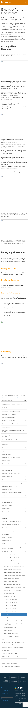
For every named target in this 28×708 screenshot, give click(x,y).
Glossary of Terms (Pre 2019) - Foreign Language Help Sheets (12, 547)
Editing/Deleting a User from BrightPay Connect (14, 566)
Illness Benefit (5, 511)
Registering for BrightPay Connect (11, 554)
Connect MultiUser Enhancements (11, 633)
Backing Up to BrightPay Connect (11, 581)
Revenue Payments (7, 489)
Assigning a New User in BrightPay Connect (13, 563)
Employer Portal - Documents (11, 614)
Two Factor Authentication (9, 593)
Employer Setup (6, 447)
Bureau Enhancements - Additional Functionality (11, 443)
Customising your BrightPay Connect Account (13, 560)
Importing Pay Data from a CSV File (11, 467)
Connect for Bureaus (8, 630)
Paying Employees (6, 479)
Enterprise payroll (5, 688)
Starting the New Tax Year (8, 420)
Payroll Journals (6, 499)
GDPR (3, 639)
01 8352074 (21, 703)
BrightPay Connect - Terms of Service (12, 636)
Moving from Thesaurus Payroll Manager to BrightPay (13, 431)
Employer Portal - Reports (10, 605)
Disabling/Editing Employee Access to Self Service (14, 575)
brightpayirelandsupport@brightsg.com (10, 397)
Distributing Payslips (7, 476)
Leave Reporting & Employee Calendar (11, 531)
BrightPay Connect (7, 551)
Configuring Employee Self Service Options (13, 572)
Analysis (4, 495)
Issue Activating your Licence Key (10, 663)
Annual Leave (5, 534)
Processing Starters (7, 502)
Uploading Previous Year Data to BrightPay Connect (14, 587)
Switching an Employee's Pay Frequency (12, 521)
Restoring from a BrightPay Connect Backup (13, 584)
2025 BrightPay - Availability (9, 414)
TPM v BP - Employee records (9, 653)
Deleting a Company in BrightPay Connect (13, 590)
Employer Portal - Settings (10, 617)
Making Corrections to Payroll (9, 486)
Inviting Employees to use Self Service (12, 578)
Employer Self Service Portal (9, 596)
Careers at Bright (5, 690)
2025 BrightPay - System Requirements (12, 404)
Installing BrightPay (7, 427)
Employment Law (6, 540)
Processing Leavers (7, 505)
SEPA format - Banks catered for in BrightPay (13, 483)
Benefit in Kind (5, 508)
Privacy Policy (4, 693)
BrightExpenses (6, 650)
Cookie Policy (4, 696)
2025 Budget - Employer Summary (11, 411)
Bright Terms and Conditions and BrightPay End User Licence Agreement (13, 643)
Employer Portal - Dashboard (11, 599)
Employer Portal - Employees (11, 602)
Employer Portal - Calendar (10, 608)
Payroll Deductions (7, 470)
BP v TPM (4, 660)
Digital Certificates (6, 451)
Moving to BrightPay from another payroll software (12, 435)
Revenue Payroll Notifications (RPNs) (11, 457)
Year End (4, 527)
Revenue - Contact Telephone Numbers (12, 492)
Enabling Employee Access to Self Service (12, 569)
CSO (3, 543)
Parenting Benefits (6, 515)
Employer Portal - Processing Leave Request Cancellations (14, 623)
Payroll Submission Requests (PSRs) (11, 473)
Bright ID (4, 408)
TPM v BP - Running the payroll (10, 657)
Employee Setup (6, 454)
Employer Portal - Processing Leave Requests (14, 620)
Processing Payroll (6, 463)
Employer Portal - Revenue (10, 611)
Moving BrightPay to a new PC (9, 440)
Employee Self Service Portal (10, 627)
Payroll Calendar (6, 460)
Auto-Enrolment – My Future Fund (11, 666)
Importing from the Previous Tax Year (11, 424)
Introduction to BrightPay (8, 417)
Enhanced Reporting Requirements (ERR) (12, 647)
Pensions (4, 518)
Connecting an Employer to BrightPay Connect (13, 557)
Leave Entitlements (7, 537)
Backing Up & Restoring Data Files (10, 524)
